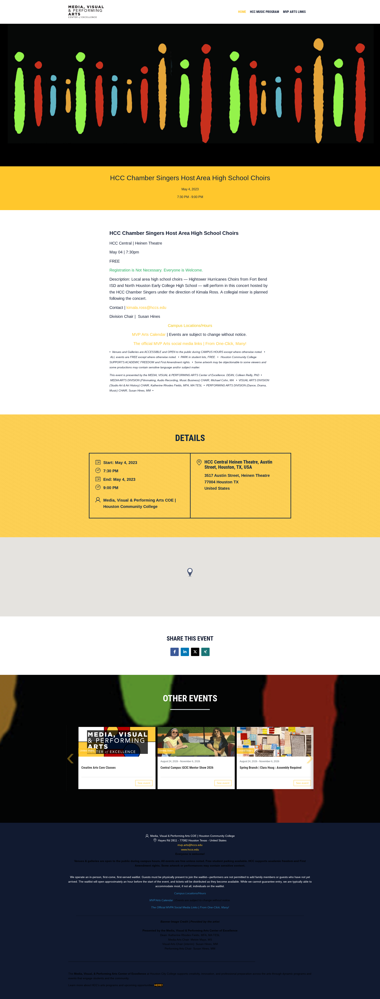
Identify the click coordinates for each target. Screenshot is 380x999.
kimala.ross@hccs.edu (146, 307)
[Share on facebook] (174, 652)
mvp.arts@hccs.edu (190, 845)
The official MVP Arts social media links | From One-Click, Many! (189, 343)
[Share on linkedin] (185, 652)
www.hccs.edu (190, 849)
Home (242, 12)
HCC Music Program (264, 12)
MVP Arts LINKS (294, 12)
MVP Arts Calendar (149, 334)
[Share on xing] (205, 652)
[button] (190, 572)
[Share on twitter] (195, 652)
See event (144, 783)
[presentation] (70, 760)
